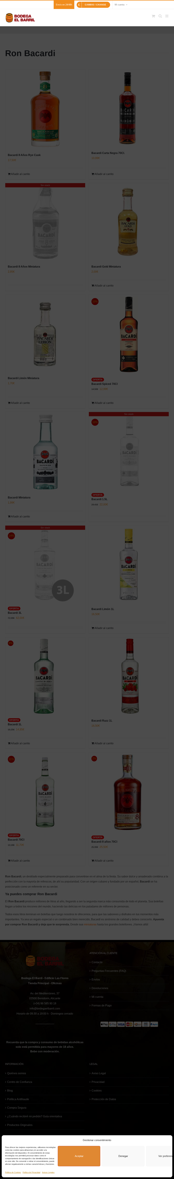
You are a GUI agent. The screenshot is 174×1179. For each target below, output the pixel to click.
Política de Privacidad (31, 1172)
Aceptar (79, 1156)
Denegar (123, 1156)
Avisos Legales (48, 1172)
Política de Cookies (13, 1172)
